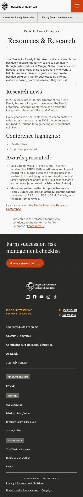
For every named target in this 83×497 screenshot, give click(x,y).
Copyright (47, 490)
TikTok (55, 297)
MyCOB (10, 385)
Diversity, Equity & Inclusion (21, 421)
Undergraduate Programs (22, 326)
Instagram (48, 297)
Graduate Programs (18, 335)
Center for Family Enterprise (18, 17)
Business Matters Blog (18, 457)
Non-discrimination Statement (22, 490)
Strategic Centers (17, 362)
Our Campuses (14, 404)
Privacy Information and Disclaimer (25, 483)
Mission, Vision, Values (18, 413)
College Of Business (24, 6)
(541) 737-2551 (70, 310)
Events (10, 466)
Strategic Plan (13, 430)
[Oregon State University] (5, 6)
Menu (77, 6)
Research (12, 353)
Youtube (41, 297)
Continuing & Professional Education (29, 344)
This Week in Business (18, 449)
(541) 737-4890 (69, 315)
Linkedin (28, 297)
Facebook (34, 297)
